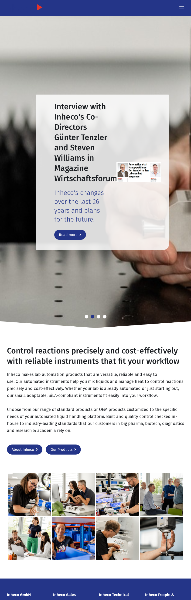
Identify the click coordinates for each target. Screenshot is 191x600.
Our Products (61, 449)
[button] (7, 168)
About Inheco (23, 449)
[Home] (27, 8)
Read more (68, 235)
